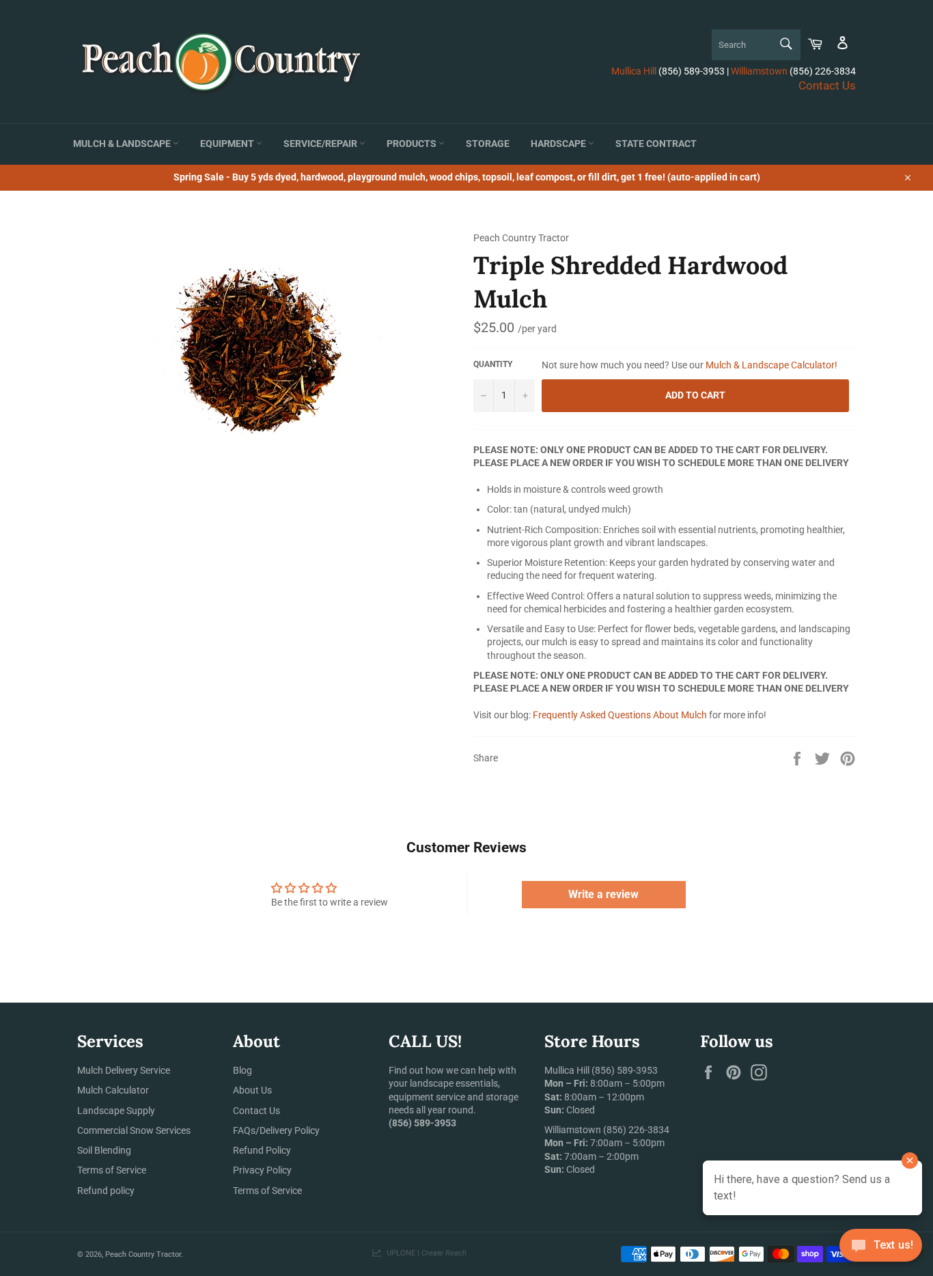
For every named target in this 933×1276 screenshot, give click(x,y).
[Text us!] (880, 1248)
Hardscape (559, 144)
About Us (252, 1090)
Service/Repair (321, 144)
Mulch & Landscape (123, 144)
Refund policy (106, 1190)
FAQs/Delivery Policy (276, 1130)
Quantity (492, 364)
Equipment (228, 144)
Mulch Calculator (113, 1090)
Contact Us (827, 85)
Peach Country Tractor (143, 1254)
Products (412, 144)
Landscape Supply (116, 1110)
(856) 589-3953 (624, 1070)
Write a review (603, 894)
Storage (488, 144)
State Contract (656, 144)
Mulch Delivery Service (123, 1070)
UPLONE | (424, 1253)
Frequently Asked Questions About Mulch (620, 714)
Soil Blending (104, 1150)
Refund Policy (262, 1150)
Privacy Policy (262, 1170)
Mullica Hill (633, 71)
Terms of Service (111, 1170)
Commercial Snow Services (134, 1130)
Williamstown (759, 71)
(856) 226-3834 (636, 1129)
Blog (242, 1070)
